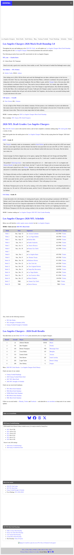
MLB (22, 492)
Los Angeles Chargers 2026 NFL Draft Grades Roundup (34, 212)
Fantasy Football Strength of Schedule (17, 325)
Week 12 (7, 266)
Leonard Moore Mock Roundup (14, 536)
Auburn (20, 73)
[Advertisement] (37, 21)
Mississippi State (54, 348)
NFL (16, 492)
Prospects (20, 538)
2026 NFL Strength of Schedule (15, 381)
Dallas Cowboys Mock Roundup (14, 530)
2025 (8, 429)
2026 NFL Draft (30, 48)
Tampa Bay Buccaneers (34, 269)
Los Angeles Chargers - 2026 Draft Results (24, 331)
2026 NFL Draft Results (13, 367)
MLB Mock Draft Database (14, 395)
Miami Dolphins (32, 278)
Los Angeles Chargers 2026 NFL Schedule (23, 218)
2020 (8, 439)
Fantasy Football (43, 39)
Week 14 (7, 272)
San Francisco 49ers (34, 275)
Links (37, 552)
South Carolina (54, 357)
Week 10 (7, 260)
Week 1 (7, 233)
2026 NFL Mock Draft (23, 226)
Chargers (51, 82)
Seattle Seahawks (32, 242)
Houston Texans (33, 257)
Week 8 (7, 254)
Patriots (26, 167)
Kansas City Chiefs (33, 248)
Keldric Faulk (8, 73)
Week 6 (7, 248)
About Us (32, 552)
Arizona (52, 354)
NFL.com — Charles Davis (10, 57)
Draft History (28, 39)
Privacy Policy (24, 552)
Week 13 (7, 269)
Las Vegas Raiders (34, 236)
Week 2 (7, 236)
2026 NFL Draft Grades (12, 486)
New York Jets (33, 263)
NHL (46, 549)
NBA (19, 492)
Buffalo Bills (31, 239)
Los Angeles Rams (33, 254)
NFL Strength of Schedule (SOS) (16, 322)
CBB (39, 549)
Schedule (63, 39)
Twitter (26, 401)
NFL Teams (15, 118)
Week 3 (7, 239)
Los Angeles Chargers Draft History (30, 367)
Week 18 (7, 284)
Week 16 (7, 278)
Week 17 (7, 281)
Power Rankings (54, 39)
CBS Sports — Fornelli (9, 98)
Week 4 (7, 242)
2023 (8, 433)
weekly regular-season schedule (24, 223)
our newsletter (51, 401)
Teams (16, 538)
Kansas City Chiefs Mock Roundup (15, 532)
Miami (51, 342)
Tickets (70, 39)
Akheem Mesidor (8, 165)
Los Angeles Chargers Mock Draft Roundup (58, 48)
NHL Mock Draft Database (14, 398)
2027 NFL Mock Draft (13, 379)
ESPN (4, 140)
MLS (50, 549)
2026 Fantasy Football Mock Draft (16, 377)
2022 (8, 435)
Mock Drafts (20, 39)
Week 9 (7, 257)
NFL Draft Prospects (25, 118)
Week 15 (7, 275)
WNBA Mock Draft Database (15, 393)
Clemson (18, 101)
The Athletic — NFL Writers (11, 69)
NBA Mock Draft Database (14, 391)
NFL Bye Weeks (11, 320)
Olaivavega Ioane (16, 163)
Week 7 (7, 251)
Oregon (52, 363)
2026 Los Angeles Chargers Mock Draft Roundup (32, 114)
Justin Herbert (40, 144)
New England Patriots (35, 266)
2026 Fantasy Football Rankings (14, 445)
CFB (27, 549)
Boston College (54, 360)
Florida (52, 345)
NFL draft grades (63, 128)
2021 (8, 437)
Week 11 (7, 263)
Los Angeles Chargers (8, 39)
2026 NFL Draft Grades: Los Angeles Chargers (26, 124)
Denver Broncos (33, 245)
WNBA (35, 549)
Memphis (52, 351)
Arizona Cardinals (33, 233)
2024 (8, 431)
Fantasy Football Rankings (14, 374)
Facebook (33, 401)
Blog (35, 39)
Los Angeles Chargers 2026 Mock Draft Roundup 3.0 (29, 44)
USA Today (6, 194)
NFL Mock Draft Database (14, 388)
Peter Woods (8, 101)
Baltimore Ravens (33, 260)
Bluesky (21, 401)
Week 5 (7, 245)
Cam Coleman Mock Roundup (14, 534)
